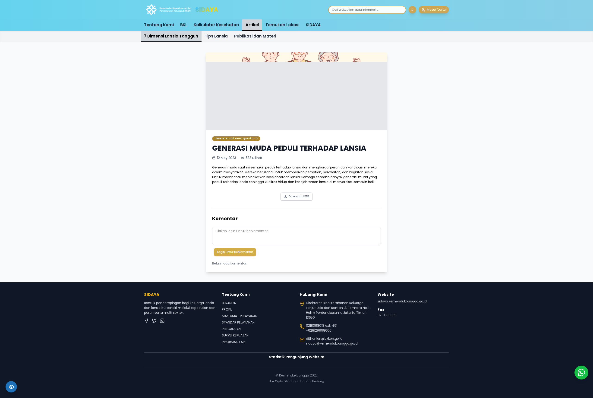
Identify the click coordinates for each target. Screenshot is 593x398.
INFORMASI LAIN (234, 341)
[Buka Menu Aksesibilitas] (11, 386)
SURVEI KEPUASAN (235, 335)
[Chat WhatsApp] (581, 372)
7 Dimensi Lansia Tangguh (171, 36)
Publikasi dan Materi (255, 36)
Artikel (252, 25)
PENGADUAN (231, 328)
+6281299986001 (319, 330)
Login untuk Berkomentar (235, 252)
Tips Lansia (216, 36)
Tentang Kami (159, 25)
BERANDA (229, 303)
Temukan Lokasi (282, 25)
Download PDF (299, 196)
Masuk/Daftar (437, 10)
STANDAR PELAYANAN (238, 322)
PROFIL (227, 309)
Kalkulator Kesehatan (216, 25)
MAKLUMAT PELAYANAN (239, 316)
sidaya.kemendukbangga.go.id (402, 301)
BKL (183, 25)
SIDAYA (313, 25)
